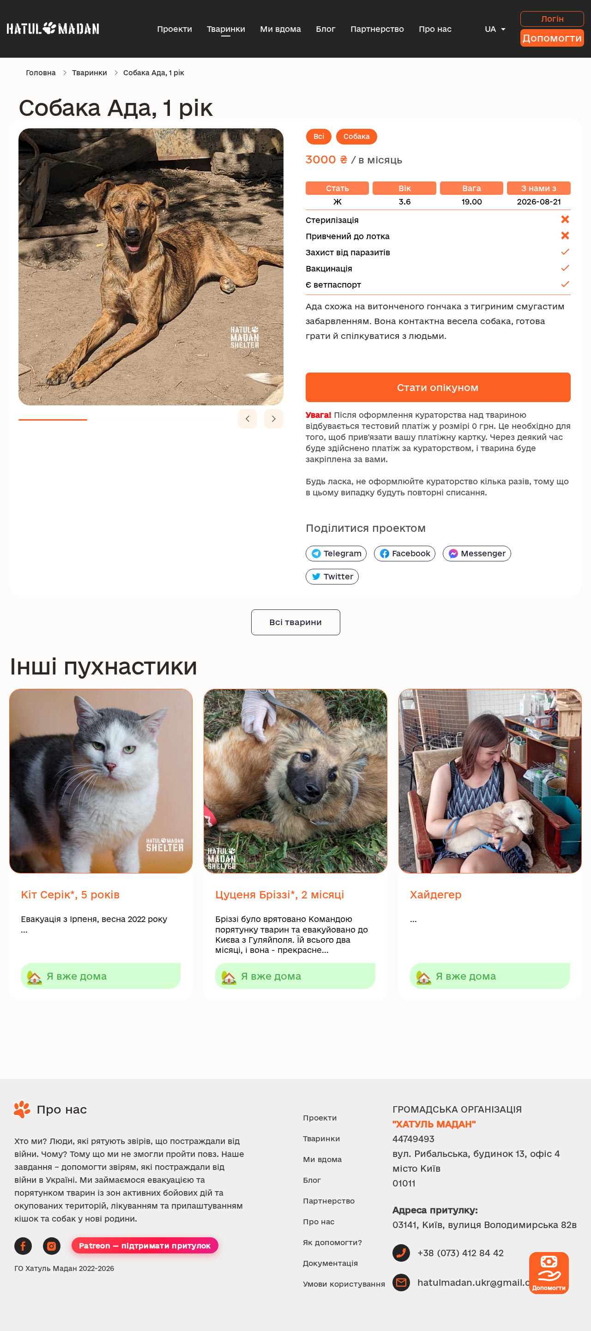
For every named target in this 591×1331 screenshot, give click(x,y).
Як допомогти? (332, 1242)
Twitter (339, 576)
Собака (357, 136)
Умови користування (344, 1284)
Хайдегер (436, 894)
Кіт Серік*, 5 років (70, 894)
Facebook (411, 553)
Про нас (435, 28)
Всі (319, 136)
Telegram (343, 553)
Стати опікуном (438, 387)
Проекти (174, 28)
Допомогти (552, 37)
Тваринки (226, 28)
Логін (552, 18)
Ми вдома (280, 28)
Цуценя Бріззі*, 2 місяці (279, 894)
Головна (41, 73)
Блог (326, 28)
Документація (330, 1263)
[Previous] (247, 418)
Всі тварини (295, 621)
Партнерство (377, 28)
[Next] (273, 418)
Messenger (483, 553)
